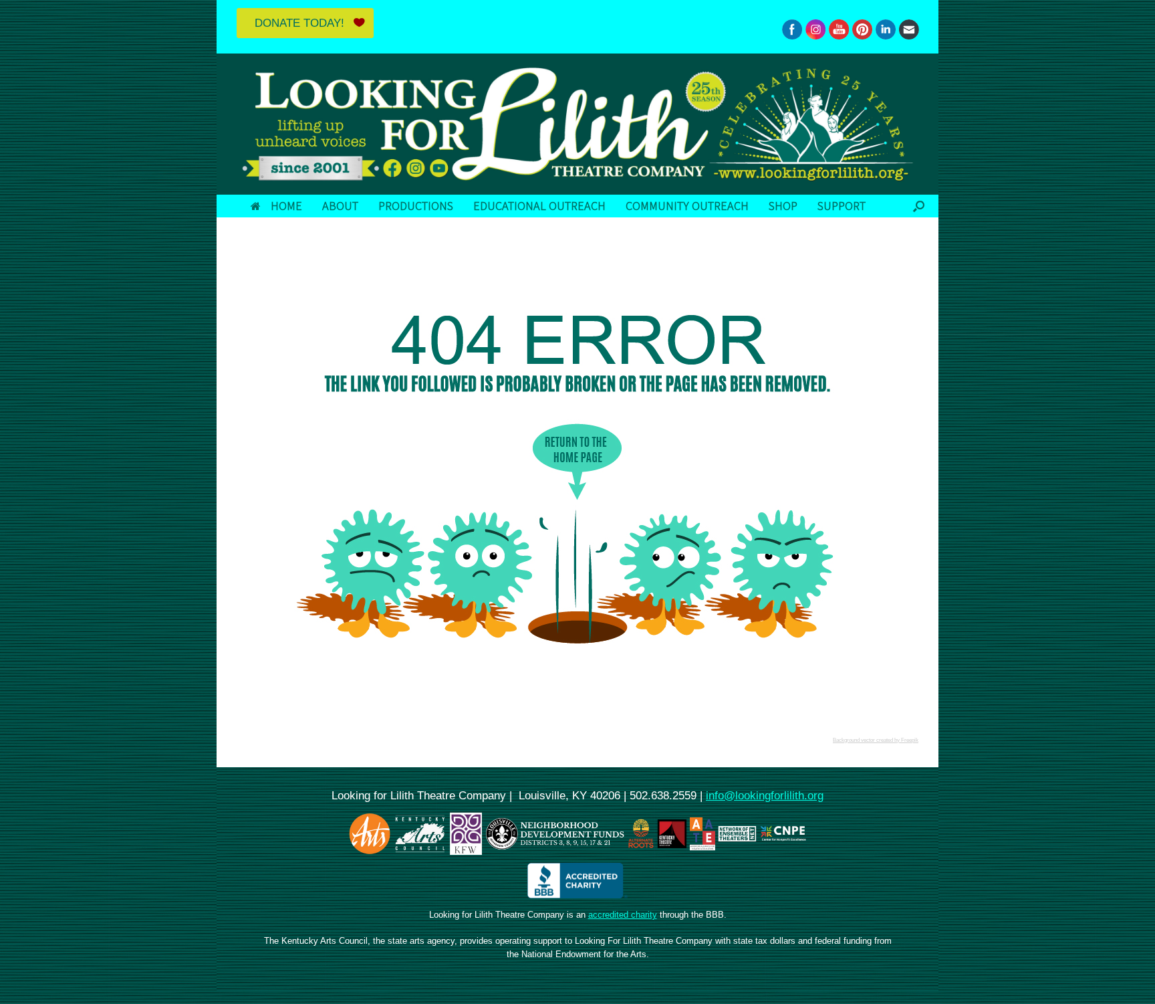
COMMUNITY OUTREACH (687, 205)
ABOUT (340, 205)
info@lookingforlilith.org (764, 795)
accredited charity (622, 915)
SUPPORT (841, 205)
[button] (918, 206)
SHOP (783, 205)
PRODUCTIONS (415, 205)
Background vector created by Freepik (875, 740)
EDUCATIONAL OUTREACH (539, 205)
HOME (286, 205)
